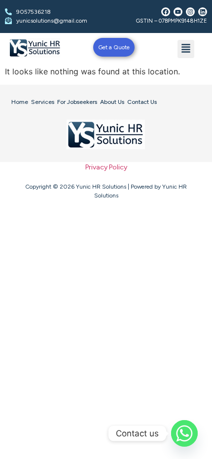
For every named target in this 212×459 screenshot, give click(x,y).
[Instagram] (190, 11)
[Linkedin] (202, 11)
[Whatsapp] (184, 433)
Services (42, 101)
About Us (112, 101)
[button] (185, 49)
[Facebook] (165, 11)
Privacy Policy (106, 167)
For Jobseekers (77, 101)
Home (19, 101)
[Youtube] (178, 11)
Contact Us (142, 101)
